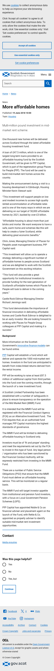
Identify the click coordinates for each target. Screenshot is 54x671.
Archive (21, 625)
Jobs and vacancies (31, 631)
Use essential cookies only (27, 55)
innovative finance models (31, 345)
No (9, 571)
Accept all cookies (27, 45)
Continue (9, 589)
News (13, 94)
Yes (10, 564)
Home (5, 94)
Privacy (48, 631)
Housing (12, 116)
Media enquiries (9, 542)
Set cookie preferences (27, 62)
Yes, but (12, 578)
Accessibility (8, 625)
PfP (4, 355)
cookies (15, 5)
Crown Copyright (10, 631)
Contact (32, 625)
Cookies (44, 625)
